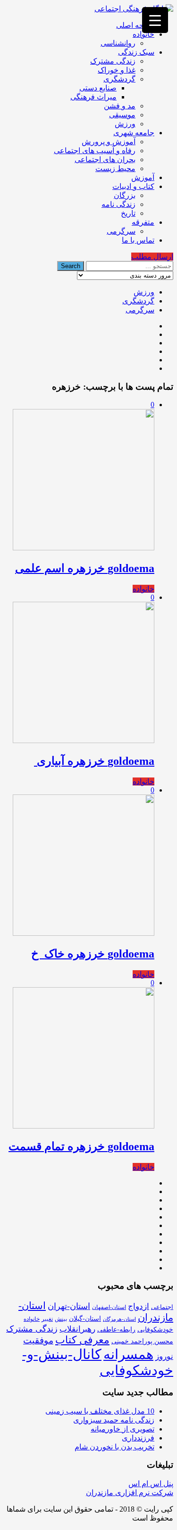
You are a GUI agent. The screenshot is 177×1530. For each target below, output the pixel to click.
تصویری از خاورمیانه (122, 1429)
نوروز (164, 1356)
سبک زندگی (136, 52)
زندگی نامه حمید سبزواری (113, 1420)
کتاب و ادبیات (133, 186)
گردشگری (119, 79)
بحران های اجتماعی (105, 159)
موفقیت (38, 1340)
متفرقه (143, 222)
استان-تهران (69, 1306)
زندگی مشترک (112, 61)
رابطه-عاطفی (116, 1329)
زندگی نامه (118, 204)
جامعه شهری (133, 133)
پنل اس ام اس (150, 1484)
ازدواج (138, 1306)
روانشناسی (118, 43)
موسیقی (122, 115)
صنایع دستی (98, 88)
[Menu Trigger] (155, 20)
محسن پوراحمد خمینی (142, 1341)
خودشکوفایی (155, 1329)
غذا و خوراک (116, 70)
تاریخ (128, 213)
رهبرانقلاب (77, 1329)
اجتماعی (162, 1306)
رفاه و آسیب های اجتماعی (94, 151)
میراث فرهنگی (93, 97)
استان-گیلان (85, 1318)
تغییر (47, 1319)
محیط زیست (115, 168)
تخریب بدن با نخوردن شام (114, 1447)
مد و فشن (119, 106)
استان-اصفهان (109, 1307)
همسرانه (128, 1354)
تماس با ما (138, 240)
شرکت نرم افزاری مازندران (129, 1493)
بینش (61, 1319)
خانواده (143, 34)
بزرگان (124, 195)
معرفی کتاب (82, 1340)
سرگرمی (121, 231)
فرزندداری (138, 1438)
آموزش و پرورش (108, 142)
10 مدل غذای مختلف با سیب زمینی (99, 1411)
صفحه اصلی (135, 25)
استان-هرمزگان (119, 1319)
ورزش (125, 124)
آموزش (142, 177)
